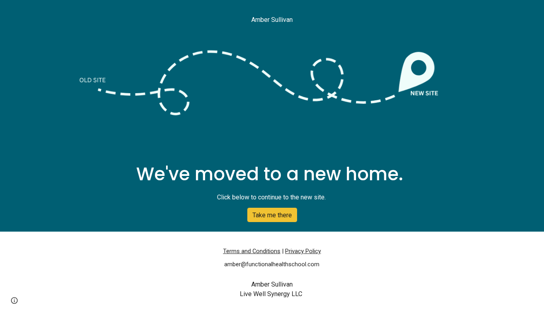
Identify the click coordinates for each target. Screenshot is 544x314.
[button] (14, 300)
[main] (272, 20)
